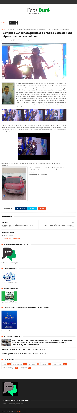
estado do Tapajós (8, 368)
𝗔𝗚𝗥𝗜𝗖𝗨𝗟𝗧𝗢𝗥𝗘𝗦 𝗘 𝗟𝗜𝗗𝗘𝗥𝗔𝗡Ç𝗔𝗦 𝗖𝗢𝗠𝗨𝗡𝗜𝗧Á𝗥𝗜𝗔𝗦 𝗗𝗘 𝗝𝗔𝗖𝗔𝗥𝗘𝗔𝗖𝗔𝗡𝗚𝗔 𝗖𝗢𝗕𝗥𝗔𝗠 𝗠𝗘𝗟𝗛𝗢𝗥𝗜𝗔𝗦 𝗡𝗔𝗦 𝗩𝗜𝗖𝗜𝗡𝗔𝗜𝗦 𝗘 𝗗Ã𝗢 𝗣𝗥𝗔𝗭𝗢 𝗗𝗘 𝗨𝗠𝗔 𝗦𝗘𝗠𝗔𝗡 (42, 342)
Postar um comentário (12, 239)
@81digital (18, 411)
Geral (4, 364)
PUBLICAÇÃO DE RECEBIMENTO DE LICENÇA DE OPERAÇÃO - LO (23, 350)
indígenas (24, 368)
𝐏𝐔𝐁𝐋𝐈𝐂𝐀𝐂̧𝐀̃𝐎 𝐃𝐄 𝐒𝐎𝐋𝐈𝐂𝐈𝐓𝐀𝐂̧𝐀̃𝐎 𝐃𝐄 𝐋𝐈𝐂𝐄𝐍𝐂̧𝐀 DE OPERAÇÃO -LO (24, 354)
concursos (32, 364)
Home (3, 23)
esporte (44, 364)
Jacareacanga (17, 364)
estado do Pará (57, 364)
